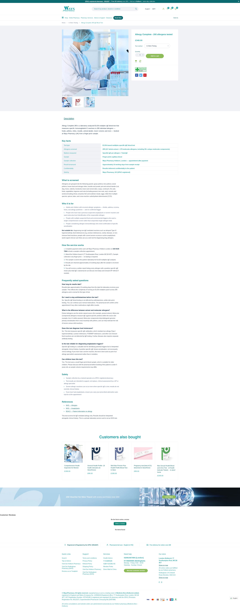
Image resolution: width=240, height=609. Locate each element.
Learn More (169, 497)
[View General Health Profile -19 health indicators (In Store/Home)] (96, 453)
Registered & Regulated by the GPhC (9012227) (82, 545)
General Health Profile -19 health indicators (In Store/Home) (96, 468)
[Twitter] (140, 75)
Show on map (163, 565)
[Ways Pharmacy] (69, 9)
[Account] (163, 9)
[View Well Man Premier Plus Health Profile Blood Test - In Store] (120, 453)
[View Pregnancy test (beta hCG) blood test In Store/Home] (143, 453)
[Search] (136, 9)
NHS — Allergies (71, 405)
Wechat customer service (136, 570)
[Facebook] (136, 75)
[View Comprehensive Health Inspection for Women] (73, 453)
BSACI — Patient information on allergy (79, 411)
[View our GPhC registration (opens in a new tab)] (140, 69)
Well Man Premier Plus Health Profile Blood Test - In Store (119, 468)
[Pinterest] (145, 75)
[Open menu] (63, 17)
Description (69, 118)
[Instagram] (161, 582)
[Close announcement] (238, 1)
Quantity (137, 51)
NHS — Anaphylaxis (73, 408)
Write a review (120, 523)
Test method (138, 46)
